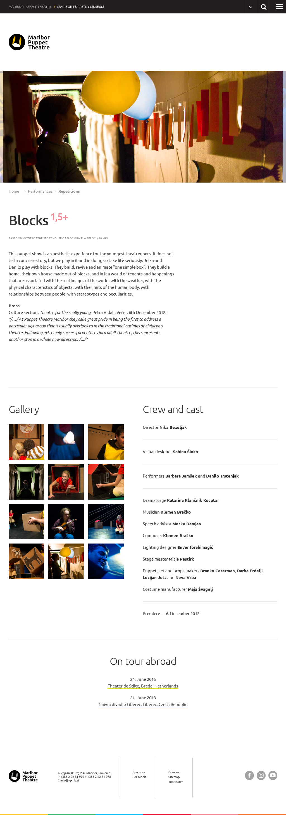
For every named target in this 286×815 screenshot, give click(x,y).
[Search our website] (263, 6)
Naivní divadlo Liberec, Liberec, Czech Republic (143, 704)
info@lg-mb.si (69, 780)
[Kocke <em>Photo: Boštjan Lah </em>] (26, 442)
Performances (40, 191)
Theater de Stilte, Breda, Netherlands (143, 686)
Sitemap (174, 777)
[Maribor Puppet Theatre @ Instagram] (261, 775)
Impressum (175, 781)
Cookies (173, 772)
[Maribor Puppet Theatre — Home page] (29, 42)
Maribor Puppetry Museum (80, 6)
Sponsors (139, 772)
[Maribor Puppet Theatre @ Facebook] (249, 775)
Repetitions (69, 191)
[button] (15, 127)
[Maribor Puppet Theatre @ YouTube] (272, 775)
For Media (140, 777)
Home (14, 191)
